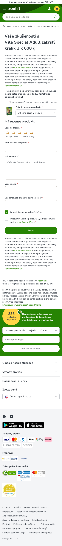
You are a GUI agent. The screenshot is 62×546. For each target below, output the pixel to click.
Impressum (7, 511)
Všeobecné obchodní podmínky (31, 511)
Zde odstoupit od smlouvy (14, 515)
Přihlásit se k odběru (31, 348)
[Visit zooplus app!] (13, 427)
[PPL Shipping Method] (14, 459)
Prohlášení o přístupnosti (40, 532)
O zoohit (6, 507)
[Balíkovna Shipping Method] (22, 459)
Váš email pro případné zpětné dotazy (24, 197)
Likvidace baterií (39, 520)
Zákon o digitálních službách (15, 520)
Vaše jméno (11, 184)
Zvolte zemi (9, 389)
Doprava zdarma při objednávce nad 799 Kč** (31, 2)
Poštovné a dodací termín (25, 524)
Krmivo (22, 26)
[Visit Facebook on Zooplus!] (4, 416)
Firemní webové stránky (35, 507)
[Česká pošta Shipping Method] (6, 459)
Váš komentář (12, 156)
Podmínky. (42, 280)
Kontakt (6, 524)
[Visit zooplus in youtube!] (11, 416)
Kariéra (17, 507)
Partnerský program (11, 528)
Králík (30, 26)
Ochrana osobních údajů (36, 528)
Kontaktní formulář (13, 85)
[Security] (9, 473)
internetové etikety (21, 67)
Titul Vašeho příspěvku (17, 142)
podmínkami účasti (25, 222)
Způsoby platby (48, 524)
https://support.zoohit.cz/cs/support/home (21, 304)
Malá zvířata (12, 26)
